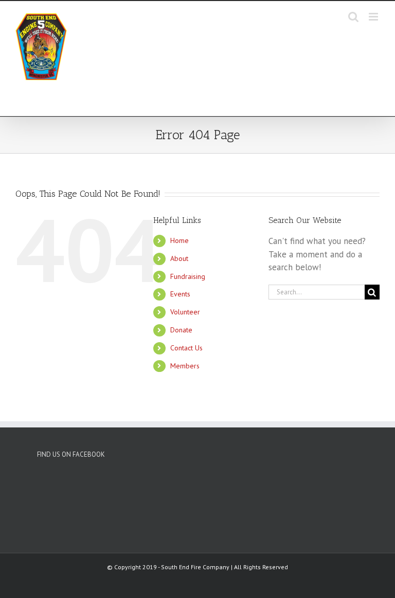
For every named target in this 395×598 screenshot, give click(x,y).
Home (179, 240)
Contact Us (186, 347)
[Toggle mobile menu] (374, 16)
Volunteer (185, 311)
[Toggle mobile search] (353, 16)
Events (180, 293)
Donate (181, 329)
